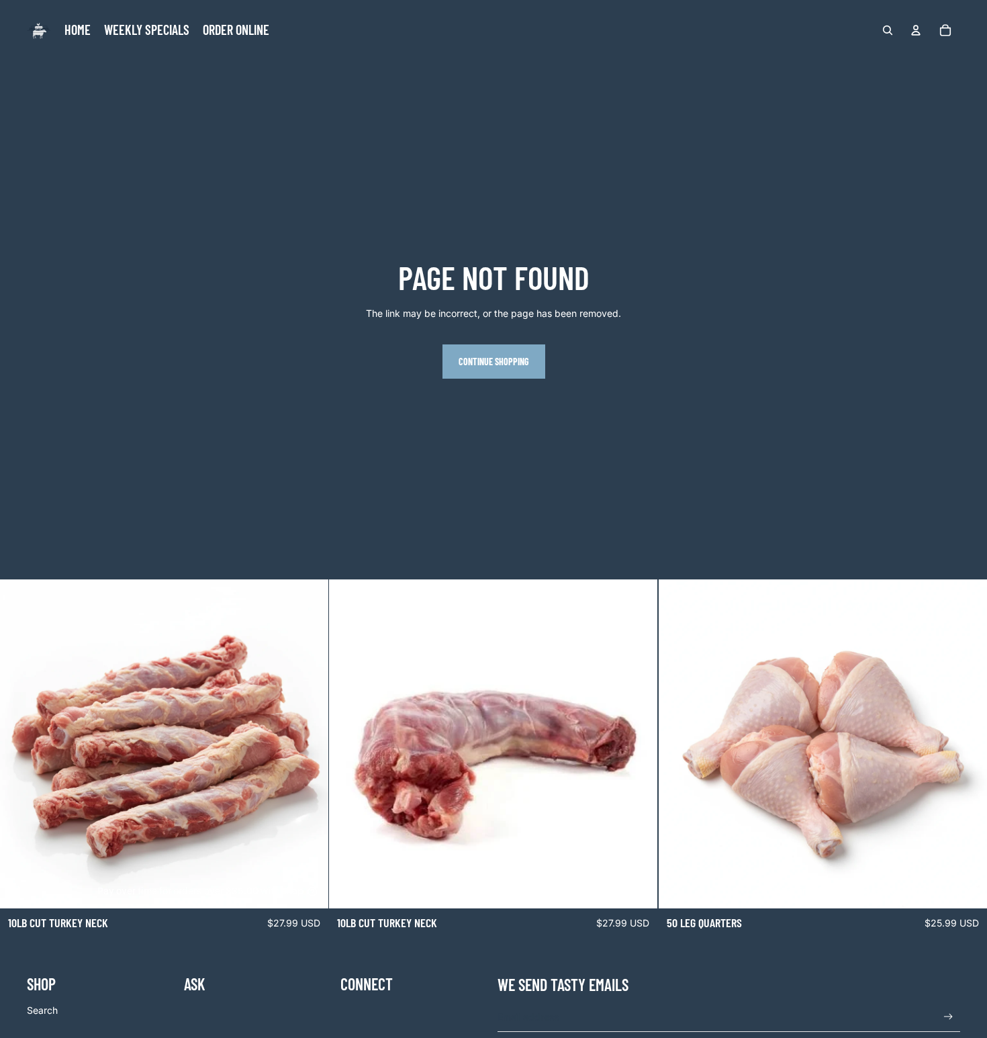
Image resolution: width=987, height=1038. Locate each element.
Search (42, 1010)
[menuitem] (77, 30)
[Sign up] (948, 1017)
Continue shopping (494, 361)
